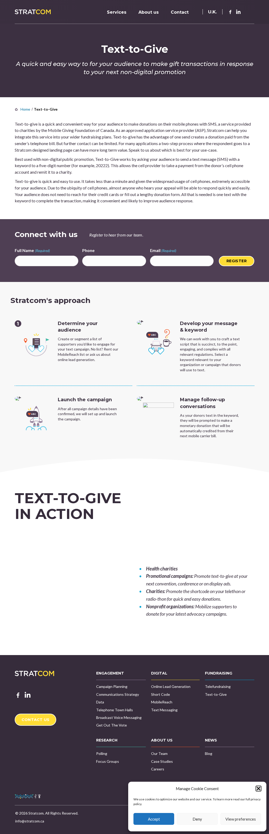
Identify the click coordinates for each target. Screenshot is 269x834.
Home (25, 109)
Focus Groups (107, 761)
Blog (208, 753)
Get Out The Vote (111, 725)
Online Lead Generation (170, 686)
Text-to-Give (216, 694)
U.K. (212, 11)
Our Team (159, 753)
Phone (88, 250)
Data (100, 702)
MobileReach (161, 702)
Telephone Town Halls (114, 710)
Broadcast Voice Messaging (119, 717)
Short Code (160, 694)
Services (116, 12)
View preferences (240, 819)
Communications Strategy (117, 694)
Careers (157, 769)
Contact (180, 12)
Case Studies (162, 761)
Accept (154, 819)
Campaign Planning (111, 686)
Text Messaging (164, 710)
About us (148, 12)
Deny (197, 819)
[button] (258, 788)
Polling (101, 753)
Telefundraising (218, 686)
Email (163, 250)
